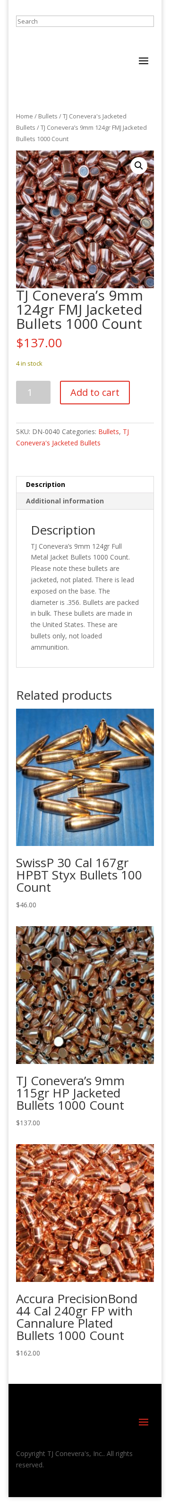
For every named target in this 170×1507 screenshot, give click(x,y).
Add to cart (94, 392)
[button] (138, 165)
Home (24, 116)
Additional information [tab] (65, 500)
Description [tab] (45, 484)
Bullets (48, 116)
